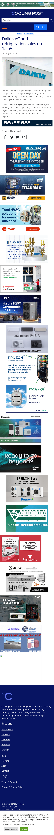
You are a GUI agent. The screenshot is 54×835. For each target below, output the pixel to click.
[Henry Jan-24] (27, 249)
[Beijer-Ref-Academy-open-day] (27, 159)
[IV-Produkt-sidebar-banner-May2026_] (20, 279)
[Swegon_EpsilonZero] (27, 488)
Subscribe (40, 27)
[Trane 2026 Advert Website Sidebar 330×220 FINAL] (20, 219)
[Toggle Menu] (4, 27)
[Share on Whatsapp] (11, 137)
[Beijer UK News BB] (27, 123)
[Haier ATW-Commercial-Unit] (20, 309)
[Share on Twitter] (17, 137)
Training (5, 760)
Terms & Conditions (11, 782)
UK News (6, 734)
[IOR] (20, 668)
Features (6, 739)
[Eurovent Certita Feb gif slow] (27, 518)
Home (19, 33)
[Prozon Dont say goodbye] (27, 369)
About (4, 765)
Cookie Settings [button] (11, 829)
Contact (5, 770)
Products (6, 744)
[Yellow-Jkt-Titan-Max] (22, 189)
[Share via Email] (24, 137)
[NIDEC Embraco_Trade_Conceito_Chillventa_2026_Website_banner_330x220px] (20, 459)
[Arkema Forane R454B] (27, 399)
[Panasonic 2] (20, 429)
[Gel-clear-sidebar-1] (27, 578)
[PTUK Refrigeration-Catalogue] (20, 548)
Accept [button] (24, 829)
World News (29, 33)
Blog (4, 755)
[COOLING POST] (20, 608)
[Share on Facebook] (5, 137)
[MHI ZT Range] (27, 339)
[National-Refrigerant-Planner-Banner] (27, 4)
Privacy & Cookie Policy (12, 787)
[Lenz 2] (20, 638)
